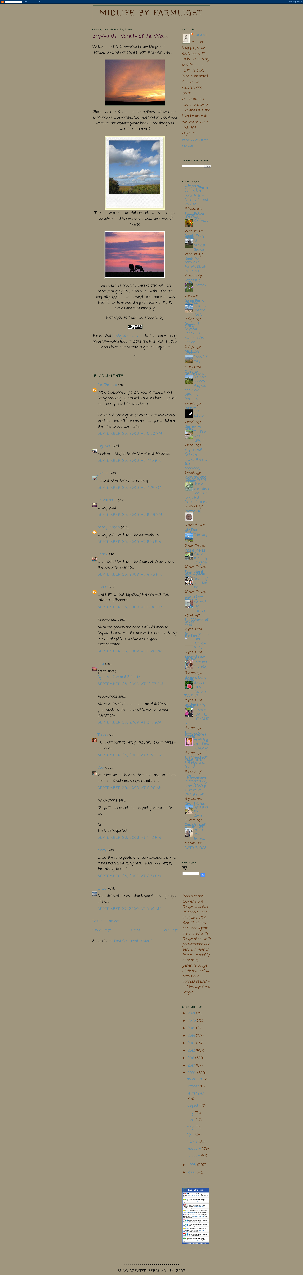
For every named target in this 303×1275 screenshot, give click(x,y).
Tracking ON (202, 1243)
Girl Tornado (107, 385)
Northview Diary (193, 428)
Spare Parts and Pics (194, 302)
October (193, 1086)
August (193, 1106)
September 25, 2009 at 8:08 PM (130, 515)
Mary (102, 850)
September (195, 1093)
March (192, 1141)
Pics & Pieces (195, 550)
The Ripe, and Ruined (195, 765)
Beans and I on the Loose (197, 635)
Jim (101, 664)
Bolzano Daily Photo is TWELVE (195, 689)
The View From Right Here (197, 758)
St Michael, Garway (200, 245)
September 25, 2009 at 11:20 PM (130, 651)
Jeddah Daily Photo (195, 706)
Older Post (169, 930)
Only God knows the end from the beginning (196, 462)
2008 (192, 1165)
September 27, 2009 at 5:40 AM (130, 909)
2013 (192, 1043)
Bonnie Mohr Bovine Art (197, 1216)
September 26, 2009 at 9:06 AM (130, 788)
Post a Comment (106, 921)
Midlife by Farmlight (151, 13)
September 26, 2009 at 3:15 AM (129, 722)
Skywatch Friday (192, 325)
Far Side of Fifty (193, 281)
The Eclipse (199, 413)
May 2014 (186, 1226)
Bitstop (190, 408)
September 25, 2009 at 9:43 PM (130, 574)
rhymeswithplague (196, 451)
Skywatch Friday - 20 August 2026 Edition (194, 335)
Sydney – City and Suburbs (119, 677)
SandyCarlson (109, 527)
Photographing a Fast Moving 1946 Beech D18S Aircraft (196, 788)
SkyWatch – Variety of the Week (129, 36)
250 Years (201, 220)
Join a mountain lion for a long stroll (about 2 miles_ (197, 493)
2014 (192, 1035)
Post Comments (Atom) (133, 941)
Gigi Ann (104, 446)
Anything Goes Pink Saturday (201, 744)
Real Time (195, 1243)
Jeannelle (200, 35)
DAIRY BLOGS (195, 848)
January (194, 1155)
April (191, 1134)
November (195, 1079)
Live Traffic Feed (195, 1190)
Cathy (102, 554)
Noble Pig (192, 259)
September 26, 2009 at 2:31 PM (129, 876)
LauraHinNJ (107, 500)
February (200, 535)
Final (188, 624)
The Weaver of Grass (196, 620)
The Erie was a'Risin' (200, 436)
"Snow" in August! (201, 358)
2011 (191, 1058)
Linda (102, 888)
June (191, 1120)
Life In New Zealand (194, 597)
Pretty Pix (193, 511)
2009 (192, 1073)
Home (135, 930)
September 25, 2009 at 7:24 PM (130, 488)
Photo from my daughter (200, 558)
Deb (101, 767)
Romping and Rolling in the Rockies (195, 479)
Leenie (103, 587)
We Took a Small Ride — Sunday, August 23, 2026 (196, 198)
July (191, 1113)
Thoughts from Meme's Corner (195, 734)
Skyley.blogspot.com (128, 336)
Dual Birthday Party (200, 643)
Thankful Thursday (201, 664)
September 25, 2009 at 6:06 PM (130, 433)
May (191, 1127)
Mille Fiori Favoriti (192, 352)
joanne (103, 473)
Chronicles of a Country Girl (196, 826)
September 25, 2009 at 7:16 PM (129, 461)
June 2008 (187, 1221)
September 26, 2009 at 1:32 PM (129, 838)
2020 (192, 1021)
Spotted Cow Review (195, 658)
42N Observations (195, 777)
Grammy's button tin (201, 583)
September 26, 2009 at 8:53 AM (130, 755)
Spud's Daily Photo (194, 237)
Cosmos (200, 285)
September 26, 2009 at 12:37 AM (130, 684)
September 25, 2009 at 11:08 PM (130, 607)
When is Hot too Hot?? (200, 310)
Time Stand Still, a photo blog (195, 573)
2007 (192, 1172)
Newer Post (101, 930)
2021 (192, 1013)
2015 (192, 1028)
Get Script (188, 1243)
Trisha (103, 735)
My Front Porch (192, 531)
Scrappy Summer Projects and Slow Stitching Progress (196, 388)
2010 (192, 1065)
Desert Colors (195, 804)
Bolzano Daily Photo (195, 678)
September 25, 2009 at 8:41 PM (129, 542)
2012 (192, 1050)
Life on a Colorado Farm (196, 187)
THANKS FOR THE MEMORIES (197, 717)
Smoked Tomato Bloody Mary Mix (196, 267)
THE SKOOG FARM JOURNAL (194, 215)
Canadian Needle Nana (194, 373)
